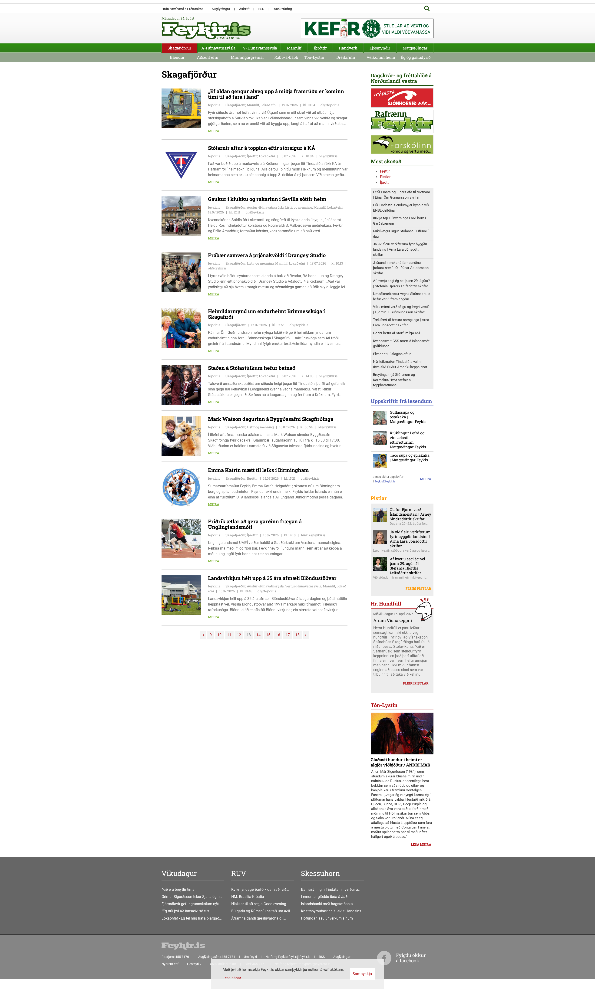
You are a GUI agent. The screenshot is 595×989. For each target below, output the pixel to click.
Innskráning (282, 9)
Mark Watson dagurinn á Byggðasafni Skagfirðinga (270, 419)
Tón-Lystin (314, 57)
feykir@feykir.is (385, 481)
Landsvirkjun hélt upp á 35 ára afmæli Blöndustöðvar (272, 578)
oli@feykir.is (330, 105)
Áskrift (244, 9)
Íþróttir (385, 182)
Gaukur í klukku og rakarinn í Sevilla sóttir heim (267, 199)
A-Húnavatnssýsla (218, 48)
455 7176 (182, 957)
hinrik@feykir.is (313, 535)
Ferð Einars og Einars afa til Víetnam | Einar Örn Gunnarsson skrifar (401, 195)
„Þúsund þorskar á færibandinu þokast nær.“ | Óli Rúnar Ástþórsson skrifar (401, 268)
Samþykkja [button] (362, 973)
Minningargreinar (247, 57)
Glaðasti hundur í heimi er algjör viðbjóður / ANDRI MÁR (400, 762)
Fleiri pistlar (418, 588)
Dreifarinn (345, 57)
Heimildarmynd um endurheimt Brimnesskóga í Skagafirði (266, 314)
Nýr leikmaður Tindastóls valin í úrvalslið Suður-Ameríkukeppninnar (400, 364)
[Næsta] (306, 635)
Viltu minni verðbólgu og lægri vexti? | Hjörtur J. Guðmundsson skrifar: (401, 309)
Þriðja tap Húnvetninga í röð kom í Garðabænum (399, 221)
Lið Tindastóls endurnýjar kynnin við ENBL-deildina (401, 208)
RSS (261, 9)
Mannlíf (294, 48)
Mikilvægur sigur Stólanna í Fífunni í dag (401, 234)
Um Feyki (250, 957)
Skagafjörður (179, 48)
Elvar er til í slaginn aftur (392, 354)
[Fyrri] (203, 635)
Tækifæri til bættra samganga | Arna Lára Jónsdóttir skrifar (401, 322)
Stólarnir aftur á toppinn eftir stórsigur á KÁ (261, 147)
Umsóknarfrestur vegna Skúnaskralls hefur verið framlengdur (401, 296)
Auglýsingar (221, 9)
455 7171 (228, 957)
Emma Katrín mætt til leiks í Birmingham (258, 470)
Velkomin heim (381, 57)
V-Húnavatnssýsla (260, 48)
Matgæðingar (415, 48)
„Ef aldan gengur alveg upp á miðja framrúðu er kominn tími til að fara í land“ (276, 94)
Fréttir (385, 171)
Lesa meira (421, 844)
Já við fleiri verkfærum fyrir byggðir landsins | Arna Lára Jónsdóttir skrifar (400, 249)
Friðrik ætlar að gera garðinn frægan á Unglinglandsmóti (255, 524)
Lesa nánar (232, 978)
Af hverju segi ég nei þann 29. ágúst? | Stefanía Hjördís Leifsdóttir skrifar (401, 283)
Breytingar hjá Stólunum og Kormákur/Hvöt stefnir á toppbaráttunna (394, 380)
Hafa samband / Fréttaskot (182, 9)
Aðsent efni (207, 57)
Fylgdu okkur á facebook (411, 957)
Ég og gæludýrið (416, 57)
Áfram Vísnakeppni (392, 620)
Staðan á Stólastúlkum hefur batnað (251, 367)
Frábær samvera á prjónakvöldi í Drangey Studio (267, 255)
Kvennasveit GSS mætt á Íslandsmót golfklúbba (401, 343)
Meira (213, 131)
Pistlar (385, 177)
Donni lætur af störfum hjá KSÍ (396, 333)
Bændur (177, 57)
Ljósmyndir (380, 48)
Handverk (348, 48)
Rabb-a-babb (286, 57)
